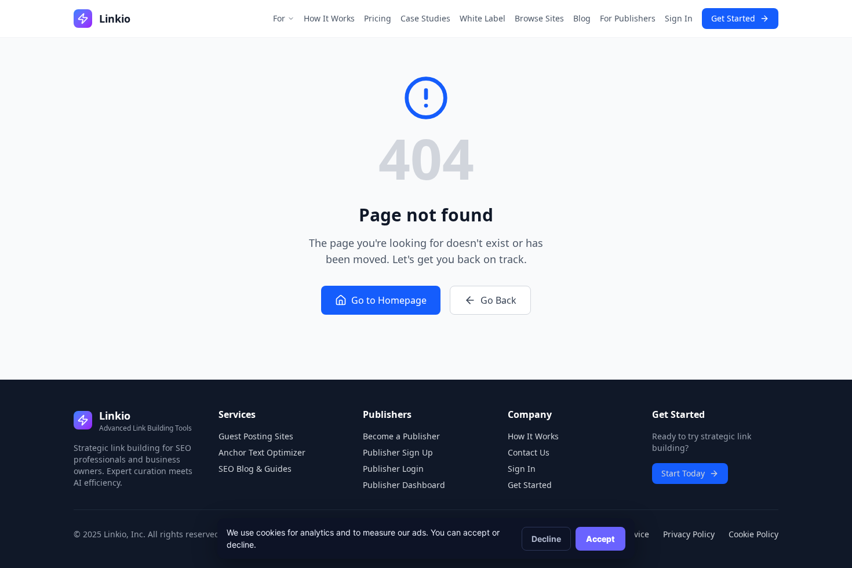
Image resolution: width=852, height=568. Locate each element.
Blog (582, 18)
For (279, 18)
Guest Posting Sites (256, 436)
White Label (482, 18)
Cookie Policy (753, 534)
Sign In (679, 18)
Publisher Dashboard (404, 484)
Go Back (498, 300)
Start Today (683, 473)
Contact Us (528, 452)
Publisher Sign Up (398, 452)
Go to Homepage (389, 300)
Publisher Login (393, 468)
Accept (600, 539)
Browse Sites (539, 18)
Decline (546, 539)
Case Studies (425, 18)
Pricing (377, 18)
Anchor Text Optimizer (262, 452)
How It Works (329, 18)
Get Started (733, 18)
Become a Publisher (401, 436)
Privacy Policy (689, 534)
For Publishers (628, 18)
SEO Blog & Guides (255, 468)
